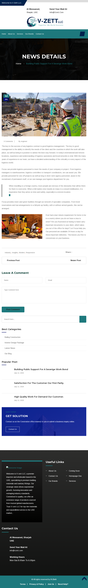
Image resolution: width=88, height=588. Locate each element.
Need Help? (63, 584)
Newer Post (76, 260)
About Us (11, 34)
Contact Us (40, 34)
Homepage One (75, 476)
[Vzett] (44, 22)
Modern (22, 252)
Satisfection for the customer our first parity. (39, 383)
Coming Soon (74, 471)
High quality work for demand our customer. (39, 397)
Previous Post (13, 260)
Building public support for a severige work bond (41, 369)
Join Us (51, 584)
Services (20, 34)
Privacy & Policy (36, 584)
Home (4, 34)
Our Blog (8, 354)
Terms (23, 584)
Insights (15, 252)
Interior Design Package (14, 343)
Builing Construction (12, 337)
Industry (8, 252)
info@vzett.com (56, 12)
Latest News (10, 348)
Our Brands (29, 34)
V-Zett (53, 579)
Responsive (30, 252)
